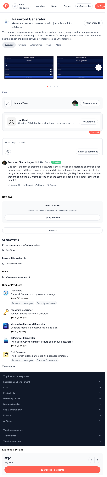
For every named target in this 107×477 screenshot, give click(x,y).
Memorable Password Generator (28, 324)
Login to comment (88, 151)
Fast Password (18, 352)
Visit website (93, 22)
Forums (67, 6)
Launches (40, 6)
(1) (16, 185)
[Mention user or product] (8, 152)
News (54, 6)
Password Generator (21, 310)
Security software (46, 303)
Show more (89, 103)
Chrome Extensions (47, 360)
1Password (16, 290)
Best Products (24, 6)
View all (52, 230)
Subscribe (85, 6)
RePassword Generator (23, 338)
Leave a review (52, 217)
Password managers (22, 303)
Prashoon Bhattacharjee (21, 162)
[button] (58, 44)
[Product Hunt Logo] (6, 6)
